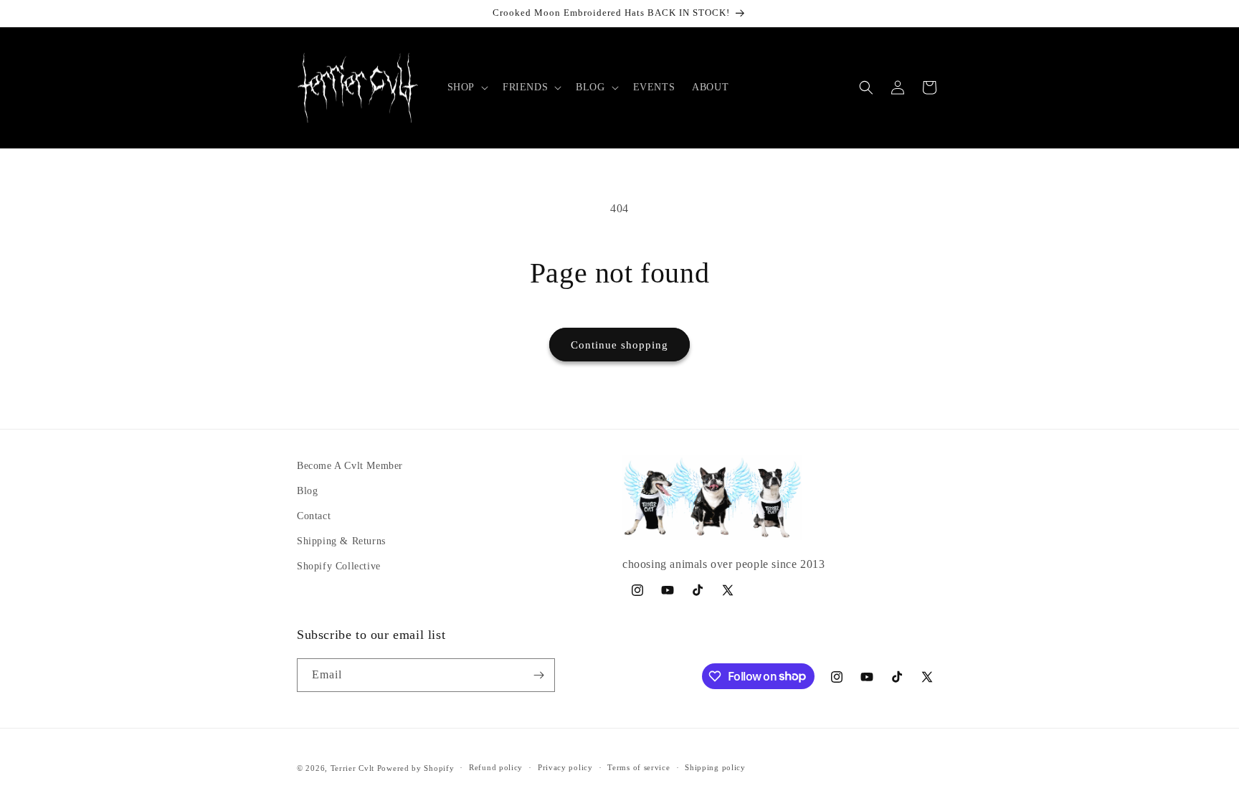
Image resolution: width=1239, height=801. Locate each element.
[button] (466, 87)
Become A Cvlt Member (350, 465)
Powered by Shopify (416, 768)
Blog (307, 490)
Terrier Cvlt (352, 768)
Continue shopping (619, 345)
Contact (314, 516)
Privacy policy (565, 767)
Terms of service (638, 767)
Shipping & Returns (341, 541)
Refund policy (496, 767)
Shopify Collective (339, 566)
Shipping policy (715, 767)
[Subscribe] (538, 675)
